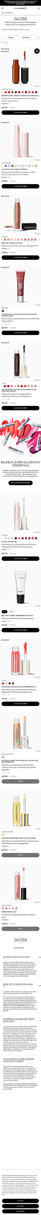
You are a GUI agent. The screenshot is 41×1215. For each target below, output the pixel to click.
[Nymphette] (8, 239)
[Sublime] (16, 538)
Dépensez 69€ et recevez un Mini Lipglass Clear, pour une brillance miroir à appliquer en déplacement (20, 3)
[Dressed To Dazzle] (35, 386)
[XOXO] (19, 92)
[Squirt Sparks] (32, 166)
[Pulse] (5, 386)
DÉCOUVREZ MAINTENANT (20, 483)
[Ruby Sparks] (22, 166)
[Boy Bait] (28, 386)
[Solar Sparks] (26, 166)
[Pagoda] (16, 908)
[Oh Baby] (5, 239)
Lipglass (12, 972)
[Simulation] (12, 166)
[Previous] (2, 92)
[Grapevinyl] (36, 92)
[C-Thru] (11, 239)
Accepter (20, 1200)
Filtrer (10, 37)
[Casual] (26, 538)
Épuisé (20, 781)
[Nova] (9, 166)
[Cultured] (18, 239)
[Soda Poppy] (26, 92)
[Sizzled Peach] (12, 92)
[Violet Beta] (5, 166)
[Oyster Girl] (15, 239)
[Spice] (32, 239)
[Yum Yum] (32, 386)
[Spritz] (32, 538)
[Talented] (29, 538)
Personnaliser (20, 1211)
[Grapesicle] (8, 386)
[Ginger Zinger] (3, 834)
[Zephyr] (9, 538)
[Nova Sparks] (19, 166)
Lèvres (20, 29)
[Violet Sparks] (29, 166)
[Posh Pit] (9, 92)
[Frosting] (12, 538)
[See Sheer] (32, 92)
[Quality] (22, 538)
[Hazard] (36, 166)
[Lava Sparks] (16, 166)
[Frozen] (5, 538)
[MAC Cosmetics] (20, 8)
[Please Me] (21, 239)
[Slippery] (11, 386)
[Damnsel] (3, 311)
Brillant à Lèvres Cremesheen (14, 1005)
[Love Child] (25, 239)
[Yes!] (18, 386)
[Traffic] (5, 92)
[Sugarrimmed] (15, 386)
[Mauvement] (25, 386)
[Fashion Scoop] (9, 908)
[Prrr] (28, 239)
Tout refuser (20, 1206)
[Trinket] (22, 92)
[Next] (39, 92)
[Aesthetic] (36, 538)
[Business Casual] (16, 92)
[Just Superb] (3, 908)
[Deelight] (6, 908)
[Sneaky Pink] (29, 92)
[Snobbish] (19, 538)
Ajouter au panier (20, 112)
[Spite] (35, 239)
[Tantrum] (21, 386)
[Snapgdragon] (3, 757)
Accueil (4, 29)
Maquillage (13, 29)
